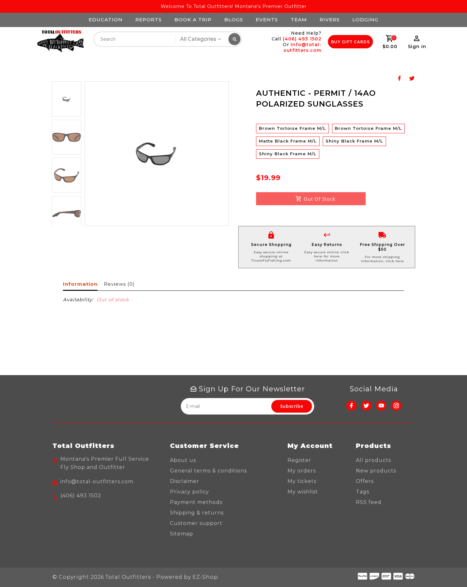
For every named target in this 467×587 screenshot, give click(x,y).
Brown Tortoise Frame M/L (292, 128)
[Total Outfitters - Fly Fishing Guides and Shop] (60, 41)
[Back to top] (448, 568)
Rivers (330, 20)
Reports (148, 20)
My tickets (302, 481)
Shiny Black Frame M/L (354, 140)
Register (299, 460)
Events (267, 20)
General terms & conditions (208, 471)
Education (106, 20)
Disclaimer (184, 481)
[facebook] (351, 406)
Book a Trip (193, 20)
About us (183, 460)
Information (80, 284)
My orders (302, 471)
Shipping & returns (197, 513)
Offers (365, 481)
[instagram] (396, 406)
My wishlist (303, 492)
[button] (66, 98)
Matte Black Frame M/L (288, 140)
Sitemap (181, 534)
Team (299, 20)
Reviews (119, 284)
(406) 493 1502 (302, 39)
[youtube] (381, 406)
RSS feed (369, 502)
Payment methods (196, 502)
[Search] (234, 39)
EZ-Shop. (206, 577)
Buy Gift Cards (350, 41)
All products (373, 460)
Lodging (365, 20)
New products (376, 471)
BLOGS (233, 20)
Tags (362, 492)
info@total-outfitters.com (302, 47)
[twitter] (366, 406)
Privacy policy (189, 492)
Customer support (196, 523)
